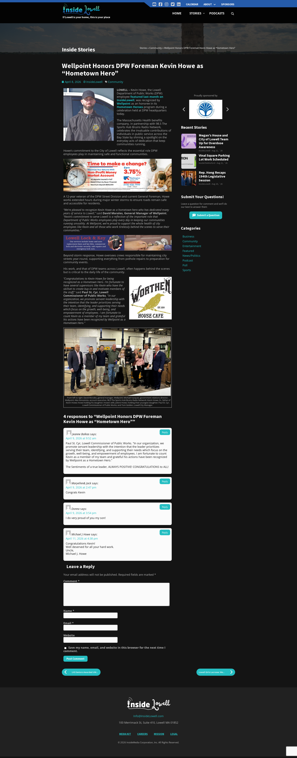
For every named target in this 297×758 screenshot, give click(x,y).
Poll (185, 265)
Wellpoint (123, 103)
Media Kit (125, 734)
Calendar (192, 4)
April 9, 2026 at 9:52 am (81, 438)
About (208, 4)
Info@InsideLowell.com (148, 716)
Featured (188, 251)
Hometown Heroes (130, 107)
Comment (71, 581)
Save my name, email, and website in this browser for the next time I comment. (114, 649)
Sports (187, 270)
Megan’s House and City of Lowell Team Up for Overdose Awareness (213, 141)
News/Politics (191, 255)
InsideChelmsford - (208, 163)
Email (68, 623)
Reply (165, 432)
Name (68, 611)
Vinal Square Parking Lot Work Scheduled (214, 157)
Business (188, 236)
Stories (195, 13)
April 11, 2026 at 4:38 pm (82, 538)
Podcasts (216, 13)
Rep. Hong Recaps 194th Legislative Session (212, 176)
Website (69, 635)
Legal (174, 734)
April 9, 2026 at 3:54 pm (81, 513)
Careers (142, 734)
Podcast (188, 260)
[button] (232, 13)
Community (155, 47)
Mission (159, 734)
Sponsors (227, 4)
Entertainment (192, 246)
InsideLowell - (205, 150)
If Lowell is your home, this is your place (86, 17)
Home (176, 13)
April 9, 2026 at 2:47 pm (81, 487)
